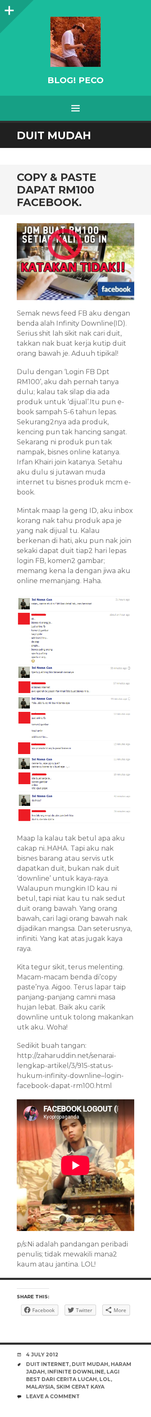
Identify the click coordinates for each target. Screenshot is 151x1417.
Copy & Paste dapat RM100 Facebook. (56, 190)
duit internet (47, 1364)
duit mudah (90, 1364)
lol (105, 1379)
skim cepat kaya (80, 1387)
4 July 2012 (42, 1354)
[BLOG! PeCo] (75, 42)
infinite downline (75, 1372)
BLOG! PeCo (75, 80)
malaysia (40, 1387)
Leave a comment (53, 1396)
